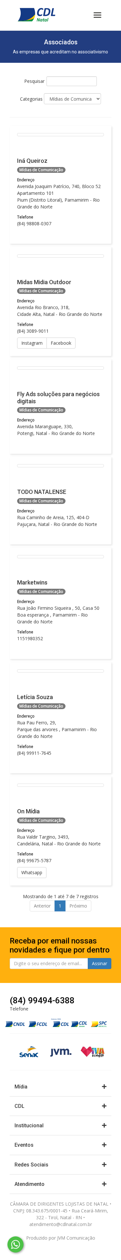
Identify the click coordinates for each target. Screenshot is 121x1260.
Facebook (61, 343)
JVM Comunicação (76, 1238)
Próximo (78, 906)
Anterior (42, 906)
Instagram (32, 343)
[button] (60, 1087)
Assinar (99, 963)
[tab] (60, 1087)
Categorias (32, 99)
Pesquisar (34, 81)
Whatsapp (31, 872)
